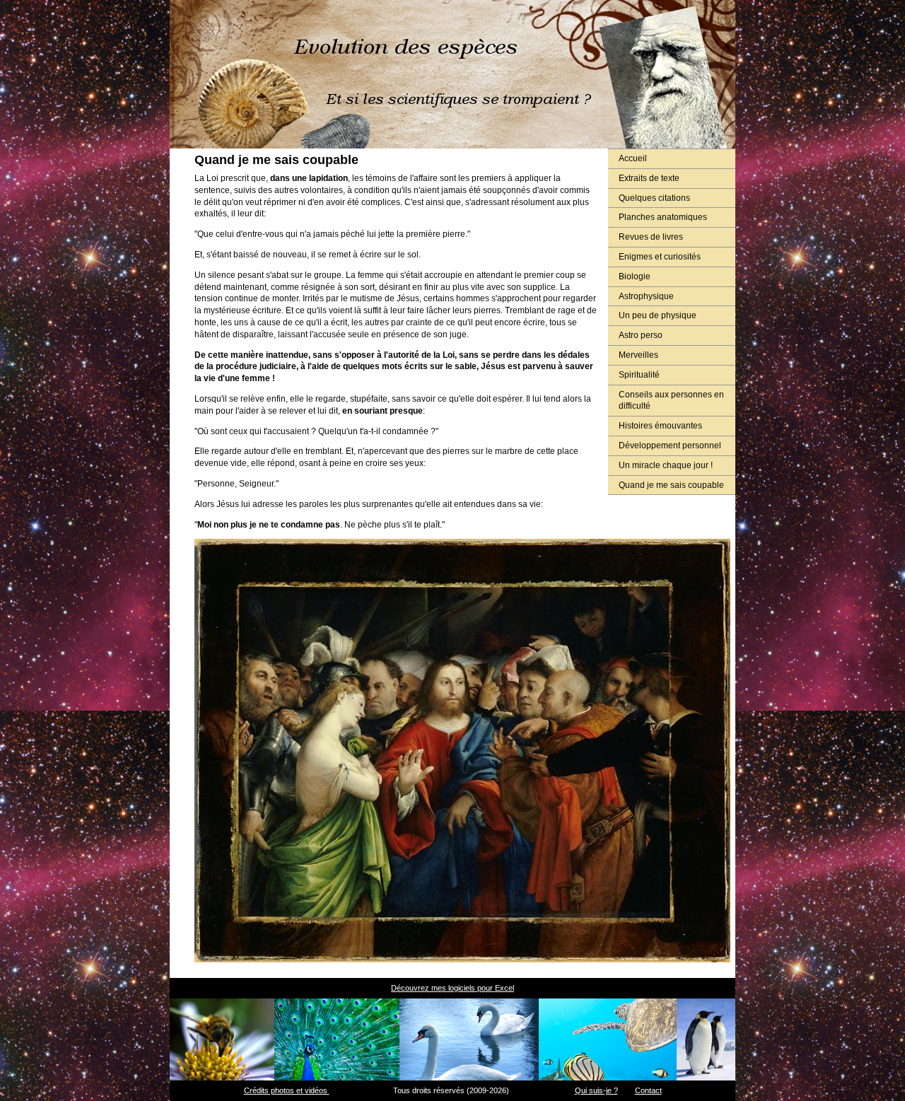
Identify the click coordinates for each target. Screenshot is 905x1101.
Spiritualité (639, 375)
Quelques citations (654, 198)
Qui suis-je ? (596, 1090)
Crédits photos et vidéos (286, 1090)
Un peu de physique (657, 315)
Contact (648, 1090)
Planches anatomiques (663, 217)
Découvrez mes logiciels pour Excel (452, 988)
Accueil (633, 158)
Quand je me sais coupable (671, 485)
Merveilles (638, 355)
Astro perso (640, 335)
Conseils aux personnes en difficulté (671, 401)
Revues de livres (651, 237)
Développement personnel (670, 445)
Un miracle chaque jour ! (666, 465)
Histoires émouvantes (660, 426)
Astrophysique (646, 296)
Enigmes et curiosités (660, 257)
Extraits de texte (649, 178)
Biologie (634, 276)
